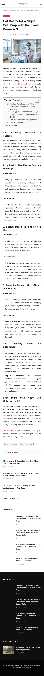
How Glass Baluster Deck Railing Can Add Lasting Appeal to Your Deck (28, 547)
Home (5, 10)
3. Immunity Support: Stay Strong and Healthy (24, 116)
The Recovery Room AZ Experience (23, 120)
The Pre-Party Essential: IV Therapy (23, 104)
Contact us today (10, 444)
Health (6, 16)
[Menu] (3, 3)
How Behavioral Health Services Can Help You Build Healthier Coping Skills (28, 533)
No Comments (25, 34)
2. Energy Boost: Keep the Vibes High (24, 112)
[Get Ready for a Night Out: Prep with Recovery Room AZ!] (22, 51)
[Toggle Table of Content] (36, 101)
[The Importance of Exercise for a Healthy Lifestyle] (8, 650)
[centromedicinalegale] (23, 4)
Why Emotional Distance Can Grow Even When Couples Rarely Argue (28, 519)
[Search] (40, 3)
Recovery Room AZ (27, 444)
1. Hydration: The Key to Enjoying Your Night (22, 108)
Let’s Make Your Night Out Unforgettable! (17, 123)
